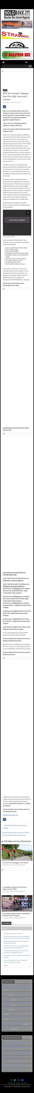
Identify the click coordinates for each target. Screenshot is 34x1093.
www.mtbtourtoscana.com (10, 815)
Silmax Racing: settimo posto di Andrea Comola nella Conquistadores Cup (15, 833)
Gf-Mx (5, 90)
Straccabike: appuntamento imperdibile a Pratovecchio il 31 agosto (16, 914)
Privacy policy (24, 1083)
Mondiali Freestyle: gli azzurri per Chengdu (14, 826)
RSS (14, 1083)
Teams (5, 965)
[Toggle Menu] (30, 66)
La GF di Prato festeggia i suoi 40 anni (15, 863)
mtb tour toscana (17, 102)
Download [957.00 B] (8, 236)
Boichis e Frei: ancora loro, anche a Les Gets (14, 1069)
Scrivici (18, 1083)
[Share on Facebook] (4, 106)
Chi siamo (10, 1083)
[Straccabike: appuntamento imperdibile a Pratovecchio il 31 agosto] (17, 896)
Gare (5, 928)
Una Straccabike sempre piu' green (12, 1057)
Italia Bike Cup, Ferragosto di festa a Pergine (15, 1012)
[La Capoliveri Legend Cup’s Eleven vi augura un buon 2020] (17, 870)
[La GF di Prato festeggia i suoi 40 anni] (17, 845)
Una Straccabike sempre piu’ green (13, 933)
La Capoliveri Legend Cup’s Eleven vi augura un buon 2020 (14, 888)
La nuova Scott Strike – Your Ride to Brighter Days (16, 1017)
